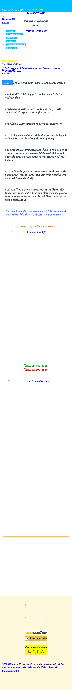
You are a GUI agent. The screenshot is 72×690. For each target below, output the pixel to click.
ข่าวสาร (11, 41)
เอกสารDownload (16, 44)
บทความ (11, 38)
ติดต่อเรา (11, 48)
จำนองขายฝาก (14, 34)
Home (10, 31)
